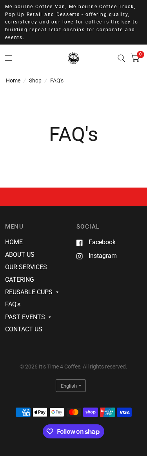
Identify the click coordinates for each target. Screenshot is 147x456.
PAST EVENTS (25, 317)
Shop (35, 80)
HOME (14, 242)
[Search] (121, 58)
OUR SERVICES (26, 267)
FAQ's (57, 80)
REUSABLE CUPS (29, 292)
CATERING (19, 279)
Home (13, 80)
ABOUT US (19, 254)
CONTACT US (23, 329)
